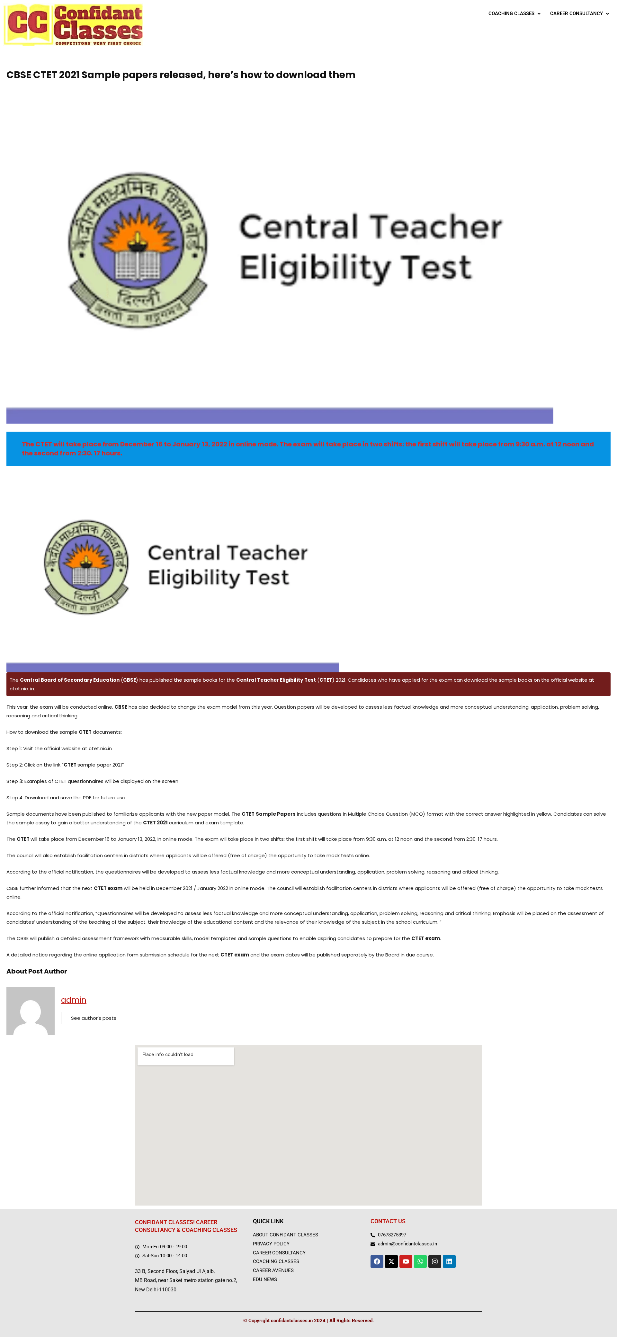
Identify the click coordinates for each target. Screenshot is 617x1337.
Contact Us (388, 1221)
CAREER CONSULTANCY (576, 13)
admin (73, 1000)
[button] (514, 13)
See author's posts (93, 1018)
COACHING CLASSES (511, 13)
